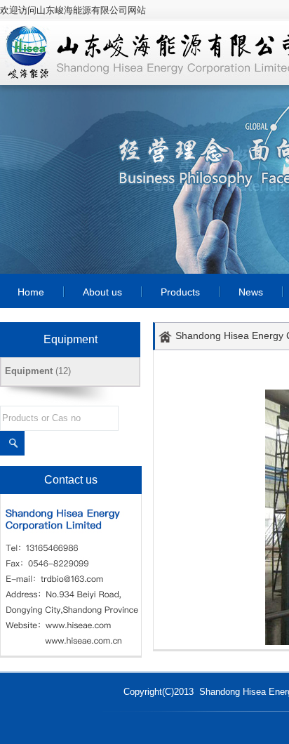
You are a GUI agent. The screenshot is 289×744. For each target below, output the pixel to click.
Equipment (29, 371)
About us (102, 292)
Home (31, 292)
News (250, 292)
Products (180, 292)
